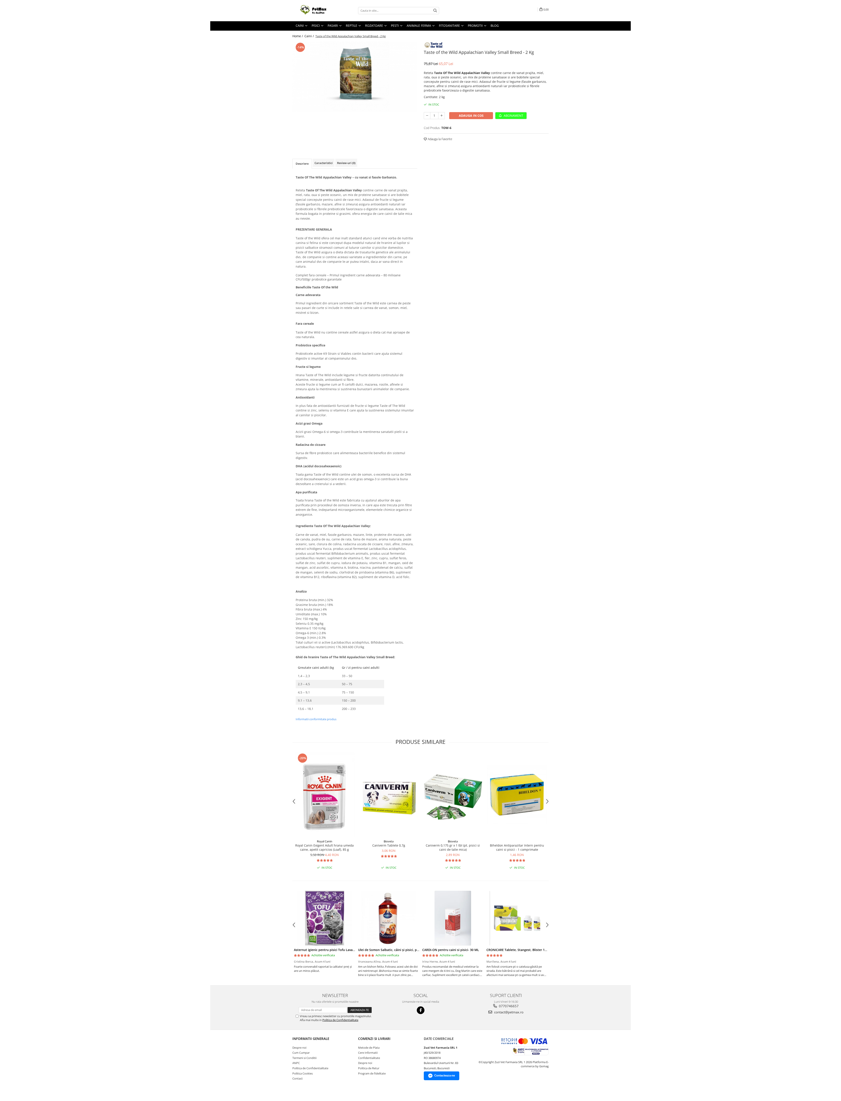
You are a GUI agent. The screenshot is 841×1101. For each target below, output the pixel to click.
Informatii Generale (310, 1038)
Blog (495, 25)
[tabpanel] (354, 77)
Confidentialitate (369, 1058)
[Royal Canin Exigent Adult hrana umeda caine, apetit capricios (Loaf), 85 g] (324, 794)
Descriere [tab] (302, 164)
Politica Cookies (302, 1073)
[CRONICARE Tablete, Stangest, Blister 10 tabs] (517, 918)
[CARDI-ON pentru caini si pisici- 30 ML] (453, 918)
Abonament (513, 115)
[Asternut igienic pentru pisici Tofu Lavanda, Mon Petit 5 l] (324, 918)
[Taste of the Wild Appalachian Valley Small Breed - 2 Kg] (354, 77)
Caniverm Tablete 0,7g (388, 845)
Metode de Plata (369, 1048)
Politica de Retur (368, 1068)
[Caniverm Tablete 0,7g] (389, 795)
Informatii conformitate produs (316, 719)
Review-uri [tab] (346, 163)
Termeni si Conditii (304, 1058)
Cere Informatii (368, 1053)
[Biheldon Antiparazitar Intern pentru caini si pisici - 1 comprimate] (517, 794)
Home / (298, 36)
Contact (297, 1078)
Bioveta (389, 841)
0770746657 (508, 1006)
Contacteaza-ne (444, 1075)
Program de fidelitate (372, 1073)
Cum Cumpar (301, 1053)
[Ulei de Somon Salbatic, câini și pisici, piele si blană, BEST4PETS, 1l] (389, 918)
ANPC (296, 1063)
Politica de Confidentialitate (340, 1020)
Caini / (309, 36)
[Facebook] (420, 1010)
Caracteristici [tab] (323, 163)
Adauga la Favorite (439, 139)
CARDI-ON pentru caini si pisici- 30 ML (450, 950)
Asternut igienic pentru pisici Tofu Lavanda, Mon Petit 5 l (336, 950)
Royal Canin (324, 841)
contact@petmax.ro (508, 1012)
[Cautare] (435, 10)
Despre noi (299, 1048)
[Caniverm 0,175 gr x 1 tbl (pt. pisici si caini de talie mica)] (453, 795)
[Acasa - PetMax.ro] (314, 10)
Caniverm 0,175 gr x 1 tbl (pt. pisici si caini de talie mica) (453, 847)
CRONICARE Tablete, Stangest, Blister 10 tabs (520, 950)
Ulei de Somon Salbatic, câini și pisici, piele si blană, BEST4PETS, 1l (407, 950)
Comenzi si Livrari (374, 1038)
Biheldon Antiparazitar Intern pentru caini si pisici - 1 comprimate (517, 847)
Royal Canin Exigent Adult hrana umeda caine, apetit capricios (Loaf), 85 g (324, 847)
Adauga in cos (471, 115)
